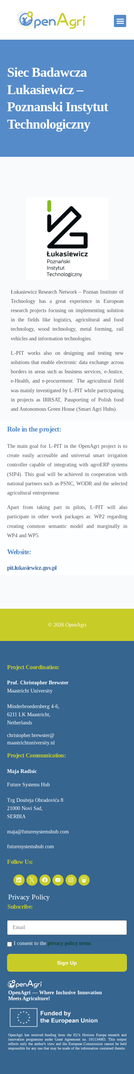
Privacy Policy (29, 897)
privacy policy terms (69, 943)
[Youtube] (58, 880)
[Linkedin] (19, 880)
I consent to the (52, 943)
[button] (120, 21)
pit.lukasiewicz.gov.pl (32, 568)
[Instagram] (71, 880)
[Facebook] (45, 880)
